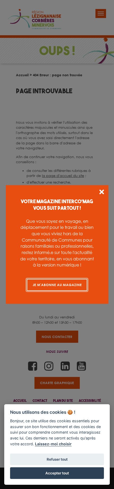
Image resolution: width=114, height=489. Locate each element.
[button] (101, 193)
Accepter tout (57, 473)
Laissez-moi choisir (53, 444)
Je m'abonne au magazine (57, 285)
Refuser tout (57, 459)
